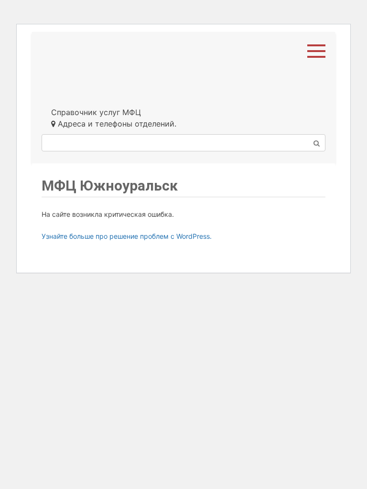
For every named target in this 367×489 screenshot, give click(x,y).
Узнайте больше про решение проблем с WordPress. (127, 236)
